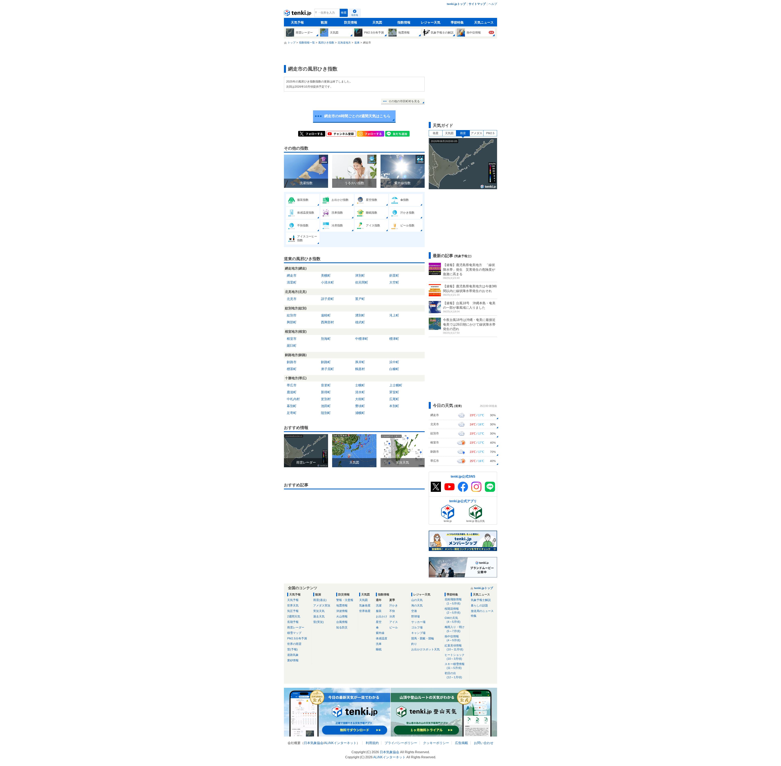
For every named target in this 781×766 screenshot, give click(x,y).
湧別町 (360, 315)
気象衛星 (365, 605)
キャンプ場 (418, 633)
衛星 (435, 133)
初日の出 (453, 675)
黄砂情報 (293, 660)
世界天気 (293, 605)
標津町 (394, 338)
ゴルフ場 (417, 627)
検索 (344, 12)
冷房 (392, 616)
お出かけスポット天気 (425, 649)
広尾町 (394, 399)
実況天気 (319, 611)
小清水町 (327, 282)
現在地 (354, 15)
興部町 (292, 322)
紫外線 (380, 633)
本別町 (394, 406)
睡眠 (379, 649)
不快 (392, 611)
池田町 (326, 406)
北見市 (292, 299)
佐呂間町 (361, 282)
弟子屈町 (327, 369)
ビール (393, 627)
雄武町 (360, 322)
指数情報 (403, 22)
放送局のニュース (482, 611)
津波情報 (342, 611)
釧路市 (292, 362)
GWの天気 (452, 619)
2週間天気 (293, 616)
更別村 (326, 399)
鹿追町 (292, 392)
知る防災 (342, 627)
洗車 (379, 643)
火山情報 (342, 616)
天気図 (377, 22)
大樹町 (360, 399)
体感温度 (381, 638)
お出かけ (381, 616)
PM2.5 (490, 133)
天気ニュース (484, 22)
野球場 (415, 616)
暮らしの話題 (479, 605)
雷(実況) (318, 622)
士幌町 (360, 385)
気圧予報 (293, 611)
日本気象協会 (313, 743)
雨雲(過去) (320, 600)
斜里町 (394, 275)
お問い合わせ (483, 743)
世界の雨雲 (294, 643)
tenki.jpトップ (456, 3)
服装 (379, 611)
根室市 (292, 338)
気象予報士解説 (481, 600)
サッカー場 (418, 622)
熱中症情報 (452, 638)
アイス (393, 622)
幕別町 (292, 406)
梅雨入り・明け (455, 628)
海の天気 (417, 605)
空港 (414, 611)
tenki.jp (298, 14)
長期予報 (293, 622)
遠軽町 (326, 315)
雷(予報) (292, 649)
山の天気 (417, 600)
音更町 (326, 385)
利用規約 (372, 743)
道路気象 (293, 654)
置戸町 (360, 299)
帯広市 (292, 385)
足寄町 (292, 413)
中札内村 (293, 399)
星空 (379, 622)
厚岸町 (360, 362)
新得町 (326, 392)
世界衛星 (365, 611)
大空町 (394, 282)
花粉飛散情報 (453, 601)
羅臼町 (292, 345)
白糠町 (394, 369)
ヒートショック (455, 656)
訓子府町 (327, 299)
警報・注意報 (344, 600)
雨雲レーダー (295, 627)
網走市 (292, 275)
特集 (474, 615)
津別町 (360, 275)
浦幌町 (360, 413)
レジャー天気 (430, 22)
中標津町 (361, 338)
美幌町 (326, 275)
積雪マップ (294, 633)
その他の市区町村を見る (404, 101)
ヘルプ (493, 3)
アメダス (476, 133)
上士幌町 (395, 385)
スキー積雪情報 (455, 665)
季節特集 (457, 22)
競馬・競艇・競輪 (422, 638)
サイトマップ (477, 3)
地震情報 (342, 605)
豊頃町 (360, 406)
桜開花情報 (452, 610)
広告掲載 (461, 743)
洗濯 (379, 605)
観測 (324, 22)
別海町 (326, 338)
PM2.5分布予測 (297, 638)
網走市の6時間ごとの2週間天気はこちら (357, 116)
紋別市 (292, 315)
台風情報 (342, 622)
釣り (414, 643)
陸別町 (326, 413)
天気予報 (297, 22)
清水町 (360, 392)
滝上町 (394, 315)
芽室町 (394, 392)
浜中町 (394, 362)
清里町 (292, 282)
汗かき (393, 605)
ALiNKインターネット (340, 743)
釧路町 (326, 362)
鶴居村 (360, 369)
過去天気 (319, 616)
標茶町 (292, 369)
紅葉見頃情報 (454, 647)
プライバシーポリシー (401, 743)
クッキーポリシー (436, 743)
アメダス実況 (321, 605)
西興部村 (327, 322)
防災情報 (350, 22)
